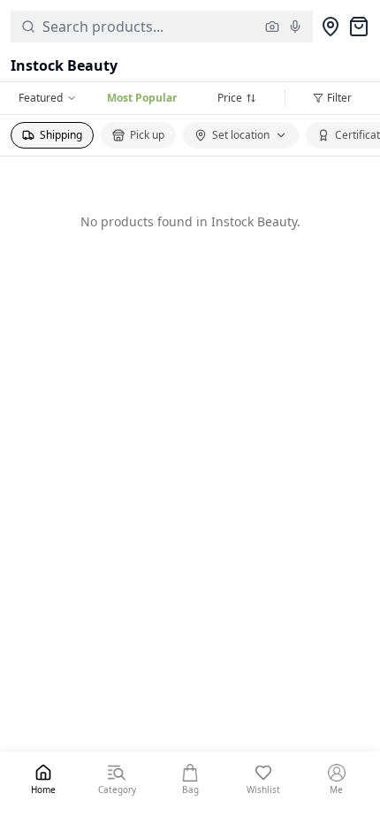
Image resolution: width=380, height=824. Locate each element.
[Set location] (330, 26)
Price (229, 97)
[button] (162, 26)
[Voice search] (295, 26)
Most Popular (142, 97)
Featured (41, 97)
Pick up (147, 134)
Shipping (61, 134)
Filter (339, 97)
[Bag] (358, 26)
